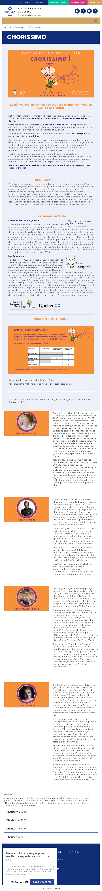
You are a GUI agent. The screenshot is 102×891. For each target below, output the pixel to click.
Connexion (94, 2)
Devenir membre (78, 2)
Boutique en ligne (58, 2)
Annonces (40, 2)
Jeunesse (19, 27)
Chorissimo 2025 (16, 812)
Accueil (7, 27)
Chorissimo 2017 (16, 837)
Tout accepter (42, 882)
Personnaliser (20, 882)
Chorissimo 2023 (16, 820)
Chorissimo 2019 (16, 828)
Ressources (25, 2)
